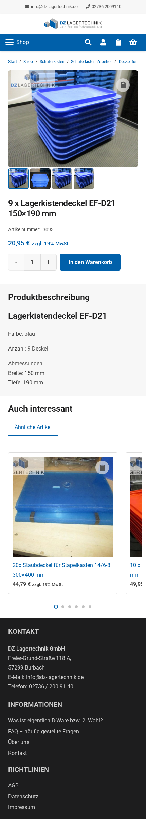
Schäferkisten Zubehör (91, 61)
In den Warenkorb (90, 262)
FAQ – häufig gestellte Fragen (43, 731)
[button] (17, 42)
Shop (28, 61)
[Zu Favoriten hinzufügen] (123, 85)
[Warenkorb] (133, 42)
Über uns (18, 742)
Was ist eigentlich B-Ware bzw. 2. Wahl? (55, 720)
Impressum (21, 807)
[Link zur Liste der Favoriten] (118, 42)
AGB (13, 785)
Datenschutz (23, 796)
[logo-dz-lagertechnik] (72, 23)
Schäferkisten (52, 61)
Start (12, 61)
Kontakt (17, 753)
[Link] (103, 42)
